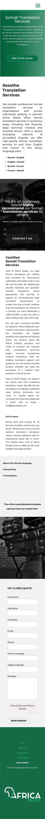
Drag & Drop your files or (22, 707)
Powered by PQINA (31, 713)
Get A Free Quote (22, 58)
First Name (13, 597)
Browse (22, 708)
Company (12, 620)
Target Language (16, 665)
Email (11, 631)
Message (12, 676)
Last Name (13, 609)
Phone (11, 642)
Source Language (16, 654)
